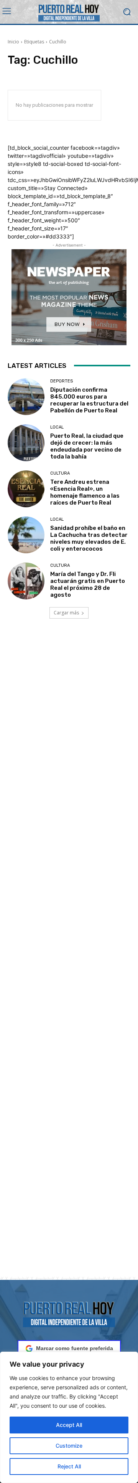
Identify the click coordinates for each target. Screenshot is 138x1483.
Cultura (60, 473)
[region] (69, 1417)
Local (57, 427)
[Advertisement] (69, 957)
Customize (69, 1445)
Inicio (13, 41)
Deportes (61, 381)
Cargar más (66, 612)
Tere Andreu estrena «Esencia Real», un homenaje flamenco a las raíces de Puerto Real (85, 492)
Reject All (69, 1466)
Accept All (69, 1425)
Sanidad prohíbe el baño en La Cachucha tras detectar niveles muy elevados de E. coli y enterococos (89, 538)
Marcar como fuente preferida (74, 1348)
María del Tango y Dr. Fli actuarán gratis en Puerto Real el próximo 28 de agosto (87, 584)
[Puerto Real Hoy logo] (69, 1313)
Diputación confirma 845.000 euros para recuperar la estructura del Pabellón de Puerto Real (89, 400)
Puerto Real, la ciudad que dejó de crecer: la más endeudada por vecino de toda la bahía (86, 446)
